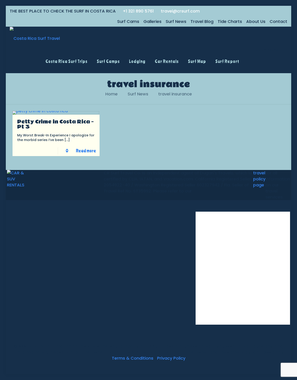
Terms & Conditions (132, 358)
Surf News (176, 21)
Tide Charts (230, 21)
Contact (278, 21)
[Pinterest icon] (151, 366)
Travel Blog (201, 21)
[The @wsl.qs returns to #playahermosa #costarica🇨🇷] (211, 283)
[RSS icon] (160, 366)
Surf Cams (128, 21)
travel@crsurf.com (180, 11)
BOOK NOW (266, 50)
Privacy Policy (171, 358)
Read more (86, 150)
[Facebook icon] (136, 366)
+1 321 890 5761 (138, 11)
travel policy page (259, 179)
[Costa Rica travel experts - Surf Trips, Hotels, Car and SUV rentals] (35, 38)
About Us (255, 21)
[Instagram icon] (156, 366)
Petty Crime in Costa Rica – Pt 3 (55, 124)
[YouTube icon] (146, 366)
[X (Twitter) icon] (141, 366)
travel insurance (175, 94)
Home (111, 94)
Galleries (152, 21)
